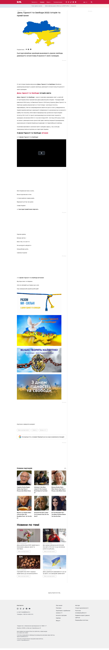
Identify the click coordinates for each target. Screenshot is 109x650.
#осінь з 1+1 (43, 430)
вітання (45, 133)
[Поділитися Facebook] (28, 49)
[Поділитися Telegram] (26, 49)
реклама (58, 608)
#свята (35, 430)
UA (84, 2)
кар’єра (58, 618)
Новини (42, 2)
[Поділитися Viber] (30, 49)
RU (86, 2)
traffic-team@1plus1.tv (23, 640)
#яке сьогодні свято (23, 430)
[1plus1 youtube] (29, 608)
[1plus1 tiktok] (23, 608)
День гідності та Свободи (28, 93)
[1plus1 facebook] (26, 608)
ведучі (58, 620)
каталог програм (61, 615)
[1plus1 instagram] (17, 608)
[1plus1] (19, 2)
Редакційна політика (81, 620)
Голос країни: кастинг (37, 5)
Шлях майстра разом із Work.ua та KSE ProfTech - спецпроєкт (60, 5)
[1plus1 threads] (20, 608)
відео (48, 2)
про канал (59, 605)
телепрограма (57, 2)
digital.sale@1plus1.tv (22, 636)
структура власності (81, 608)
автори (77, 605)
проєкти (34, 2)
